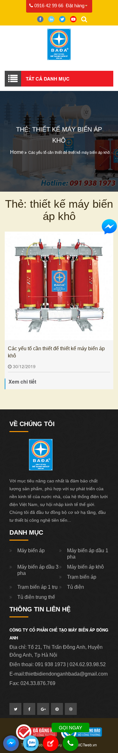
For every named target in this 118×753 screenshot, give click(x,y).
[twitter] (15, 709)
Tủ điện (75, 587)
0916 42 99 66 (48, 5)
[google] (43, 709)
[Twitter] (62, 18)
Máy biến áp (31, 550)
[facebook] (29, 709)
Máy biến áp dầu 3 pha (38, 570)
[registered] (36, 731)
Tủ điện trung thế (36, 597)
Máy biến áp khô (85, 567)
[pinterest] (57, 709)
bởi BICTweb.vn (83, 744)
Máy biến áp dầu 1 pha (87, 553)
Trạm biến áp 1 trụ (37, 587)
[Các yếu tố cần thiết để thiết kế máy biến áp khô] (59, 285)
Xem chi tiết (22, 382)
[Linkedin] (51, 18)
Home (17, 152)
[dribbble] (71, 709)
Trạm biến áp (81, 577)
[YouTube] (73, 18)
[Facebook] (40, 18)
